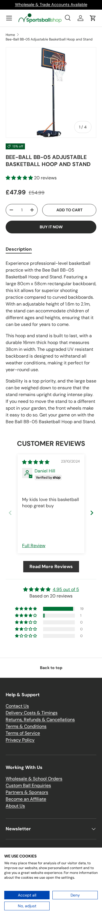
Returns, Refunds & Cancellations (40, 720)
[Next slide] (91, 512)
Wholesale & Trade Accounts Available (51, 4)
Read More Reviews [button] (51, 566)
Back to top (51, 667)
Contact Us (17, 706)
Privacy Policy (20, 740)
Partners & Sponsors (27, 792)
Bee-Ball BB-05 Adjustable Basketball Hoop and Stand (49, 39)
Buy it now (51, 226)
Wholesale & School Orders (34, 779)
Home (10, 35)
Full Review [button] (33, 546)
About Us (15, 806)
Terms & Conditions (26, 726)
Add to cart (69, 209)
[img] (35, 462)
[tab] (19, 249)
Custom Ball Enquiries (28, 785)
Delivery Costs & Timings (32, 713)
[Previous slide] (10, 512)
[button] (93, 18)
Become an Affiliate (26, 799)
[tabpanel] (51, 342)
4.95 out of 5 (66, 589)
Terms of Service (23, 733)
